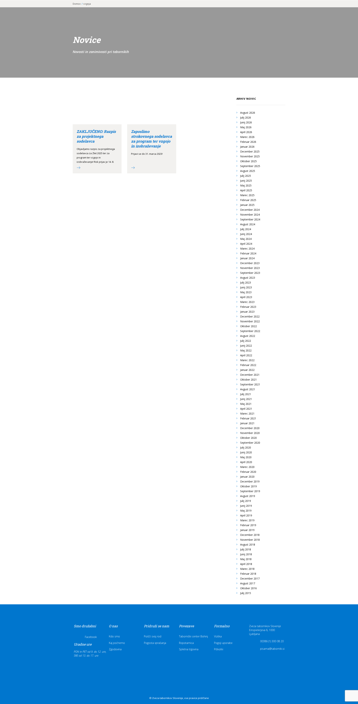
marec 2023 (247, 302)
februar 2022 (248, 365)
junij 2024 (246, 234)
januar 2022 (247, 370)
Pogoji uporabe (223, 643)
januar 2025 (247, 205)
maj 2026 (246, 127)
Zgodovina (115, 649)
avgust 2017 (247, 583)
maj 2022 (246, 350)
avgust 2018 (247, 544)
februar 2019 (248, 525)
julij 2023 (245, 282)
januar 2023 (247, 311)
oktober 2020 (248, 438)
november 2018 (250, 539)
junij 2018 (246, 554)
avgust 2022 (247, 336)
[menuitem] (198, 9)
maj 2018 (246, 559)
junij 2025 (246, 180)
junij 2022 (246, 345)
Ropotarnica (186, 643)
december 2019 (250, 481)
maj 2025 (246, 185)
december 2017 (250, 578)
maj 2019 (246, 510)
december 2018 (250, 535)
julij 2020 (245, 447)
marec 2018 (247, 569)
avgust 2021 (247, 389)
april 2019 (246, 515)
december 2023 (250, 263)
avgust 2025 (247, 171)
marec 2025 (247, 195)
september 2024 (250, 219)
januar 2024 (247, 258)
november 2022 (250, 321)
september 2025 (250, 166)
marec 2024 (247, 248)
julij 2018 (245, 549)
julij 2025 (245, 175)
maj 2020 (246, 457)
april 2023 (246, 297)
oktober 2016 (248, 588)
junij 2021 (246, 399)
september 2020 (250, 442)
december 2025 (250, 151)
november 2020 (250, 433)
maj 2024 (246, 239)
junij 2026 (246, 122)
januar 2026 (247, 146)
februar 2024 (248, 253)
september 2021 (250, 384)
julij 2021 (245, 394)
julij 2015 (245, 593)
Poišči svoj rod (152, 636)
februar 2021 (248, 418)
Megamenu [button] (332, 10)
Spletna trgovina (188, 649)
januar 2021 (247, 423)
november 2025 (250, 156)
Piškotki (218, 649)
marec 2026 (247, 137)
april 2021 (246, 408)
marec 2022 (247, 360)
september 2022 (250, 331)
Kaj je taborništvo (198, 9)
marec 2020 (247, 467)
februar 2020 (248, 472)
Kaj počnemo (117, 643)
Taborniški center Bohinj (193, 636)
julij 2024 (245, 229)
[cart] (348, 9)
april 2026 (246, 132)
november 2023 (250, 268)
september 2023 (250, 273)
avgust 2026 (247, 112)
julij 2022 (245, 340)
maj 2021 (246, 404)
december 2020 (250, 428)
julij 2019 (245, 501)
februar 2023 (248, 307)
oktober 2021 (248, 379)
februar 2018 (248, 573)
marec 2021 (247, 413)
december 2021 (250, 374)
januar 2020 (247, 476)
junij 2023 (246, 287)
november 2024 (250, 214)
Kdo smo (114, 636)
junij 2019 (246, 505)
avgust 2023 (247, 277)
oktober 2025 (248, 161)
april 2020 (246, 462)
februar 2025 (248, 200)
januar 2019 (247, 530)
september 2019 (250, 491)
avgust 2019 (247, 496)
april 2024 (246, 243)
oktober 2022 (248, 326)
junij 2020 (246, 452)
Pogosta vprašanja (155, 643)
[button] (344, 9)
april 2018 (246, 564)
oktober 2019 (248, 486)
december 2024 (250, 209)
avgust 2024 (247, 224)
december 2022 (250, 316)
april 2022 (246, 355)
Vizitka (218, 636)
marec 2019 (247, 520)
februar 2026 (248, 142)
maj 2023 (246, 292)
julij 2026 (245, 117)
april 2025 (246, 190)
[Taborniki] (24, 9)
